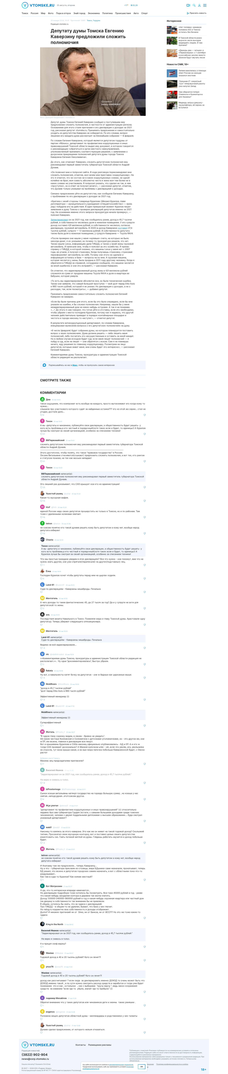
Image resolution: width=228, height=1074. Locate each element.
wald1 (49, 827)
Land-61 (50, 585)
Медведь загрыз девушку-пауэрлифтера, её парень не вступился (191, 104)
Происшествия (123, 13)
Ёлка (48, 571)
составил (122, 228)
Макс (74, 365)
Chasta (49, 539)
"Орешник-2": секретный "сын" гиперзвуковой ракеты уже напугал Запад (192, 83)
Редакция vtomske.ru (59, 24)
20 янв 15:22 (76, 494)
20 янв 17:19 (70, 706)
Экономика (94, 13)
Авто (136, 13)
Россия (34, 13)
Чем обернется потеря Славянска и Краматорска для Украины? (191, 94)
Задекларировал (59, 219)
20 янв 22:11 (81, 789)
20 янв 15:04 (58, 468)
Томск (25, 13)
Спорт (144, 13)
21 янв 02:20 (65, 827)
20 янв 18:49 (69, 770)
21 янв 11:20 (68, 967)
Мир (43, 13)
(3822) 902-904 (35, 1055)
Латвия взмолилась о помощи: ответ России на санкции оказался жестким (192, 72)
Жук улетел (52, 805)
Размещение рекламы (99, 1045)
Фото (50, 13)
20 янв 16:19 (55, 615)
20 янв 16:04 (58, 540)
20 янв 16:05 (56, 571)
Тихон (49, 421)
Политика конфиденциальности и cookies (172, 1064)
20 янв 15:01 (58, 421)
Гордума (96, 20)
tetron (49, 523)
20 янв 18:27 (70, 732)
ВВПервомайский (55, 440)
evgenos (50, 1011)
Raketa (49, 670)
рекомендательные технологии (121, 1065)
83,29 (134, 5)
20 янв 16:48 (58, 671)
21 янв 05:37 (67, 886)
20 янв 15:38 (66, 524)
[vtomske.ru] (38, 5)
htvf (48, 507)
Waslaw (50, 953)
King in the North (54, 924)
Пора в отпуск (63, 13)
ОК (141, 1067)
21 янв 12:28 (70, 1012)
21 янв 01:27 (73, 806)
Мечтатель (52, 598)
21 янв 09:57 (69, 953)
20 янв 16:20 (63, 631)
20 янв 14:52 (56, 400)
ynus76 (49, 966)
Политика (107, 13)
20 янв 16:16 (63, 598)
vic (47, 654)
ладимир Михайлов (56, 998)
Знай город (79, 13)
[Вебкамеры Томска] (188, 5)
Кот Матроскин (54, 886)
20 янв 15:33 (62, 507)
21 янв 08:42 (69, 924)
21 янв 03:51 (70, 849)
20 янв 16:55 (74, 684)
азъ (48, 614)
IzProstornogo (53, 789)
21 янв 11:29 (72, 998)
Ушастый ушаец (54, 493)
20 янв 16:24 (69, 654)
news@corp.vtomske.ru (35, 1059)
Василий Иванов (54, 770)
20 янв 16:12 (70, 585)
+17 (126, 5)
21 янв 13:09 (76, 1026)
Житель (50, 732)
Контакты (81, 1045)
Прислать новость (197, 13)
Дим (48, 399)
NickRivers (51, 684)
